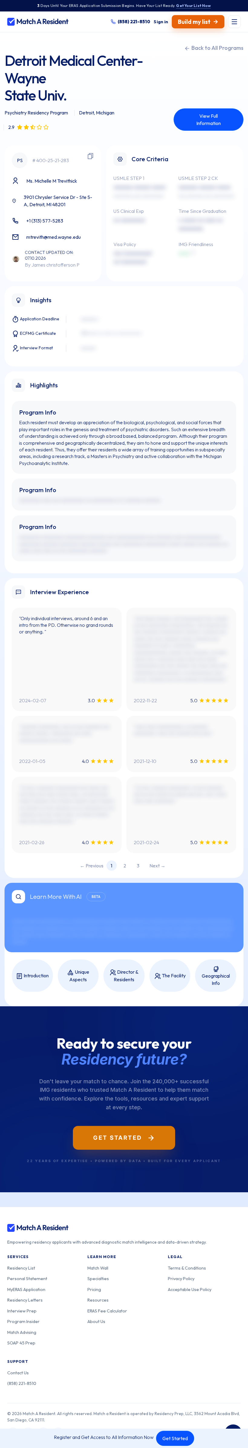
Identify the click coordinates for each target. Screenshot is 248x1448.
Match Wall (97, 1268)
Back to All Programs (216, 47)
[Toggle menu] (234, 21)
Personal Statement (27, 1278)
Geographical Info (216, 979)
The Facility (173, 975)
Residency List (21, 1268)
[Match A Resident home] (38, 22)
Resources (98, 1300)
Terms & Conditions (187, 1268)
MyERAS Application (26, 1289)
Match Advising (21, 1332)
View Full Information (208, 119)
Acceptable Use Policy (189, 1289)
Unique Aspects (79, 975)
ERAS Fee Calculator (107, 1311)
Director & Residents (126, 975)
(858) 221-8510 (21, 1383)
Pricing (94, 1289)
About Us (96, 1321)
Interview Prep (22, 1311)
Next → (157, 866)
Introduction (36, 975)
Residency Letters (25, 1300)
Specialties (98, 1278)
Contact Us (18, 1373)
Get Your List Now (193, 5)
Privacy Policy (181, 1278)
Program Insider (23, 1321)
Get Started (175, 1438)
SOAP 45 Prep (21, 1343)
